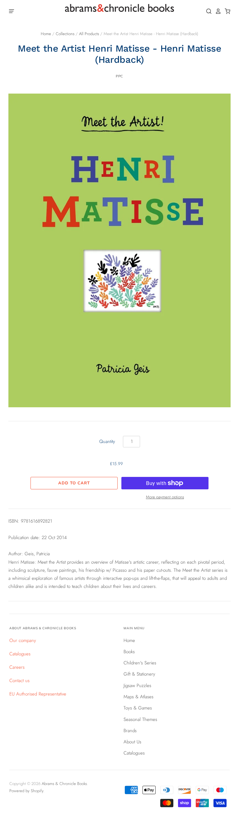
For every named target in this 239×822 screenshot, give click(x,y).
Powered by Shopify (26, 791)
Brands (130, 730)
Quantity (107, 441)
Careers (17, 667)
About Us (132, 741)
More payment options (165, 497)
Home (46, 34)
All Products (89, 34)
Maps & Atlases (138, 696)
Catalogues (19, 653)
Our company (22, 640)
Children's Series (140, 662)
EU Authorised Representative (37, 693)
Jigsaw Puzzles (137, 685)
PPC (119, 76)
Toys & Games (138, 707)
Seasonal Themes (140, 719)
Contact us (19, 680)
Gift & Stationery (139, 674)
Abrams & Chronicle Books (64, 784)
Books (129, 651)
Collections (65, 34)
